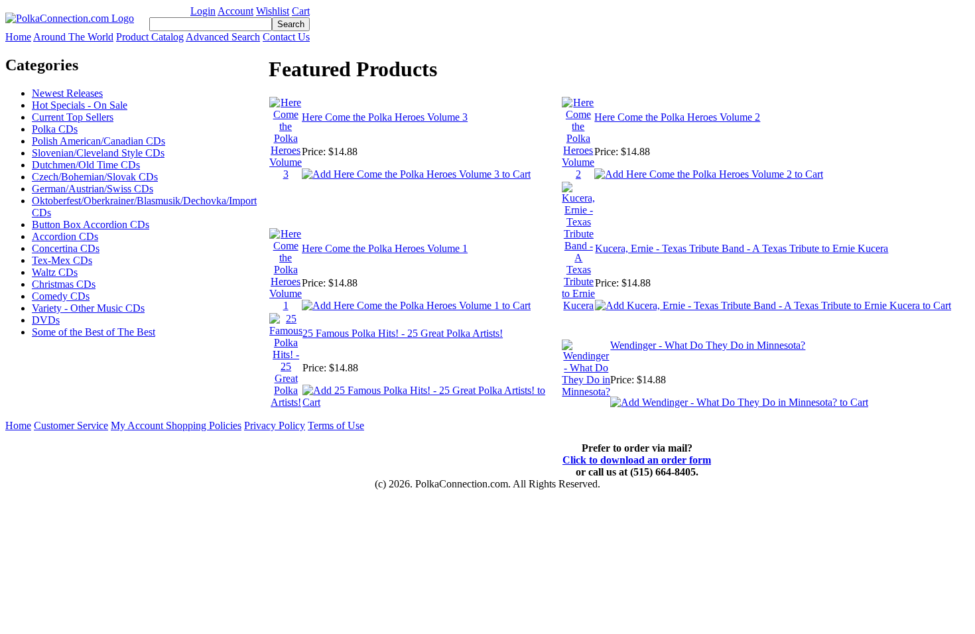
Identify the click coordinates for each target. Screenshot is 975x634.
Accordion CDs (65, 236)
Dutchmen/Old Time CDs (86, 164)
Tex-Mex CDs (62, 260)
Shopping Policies (203, 425)
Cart (301, 11)
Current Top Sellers (72, 117)
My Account (138, 425)
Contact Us (286, 36)
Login (203, 11)
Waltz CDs (55, 272)
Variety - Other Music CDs (88, 308)
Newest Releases (67, 93)
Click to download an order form (636, 460)
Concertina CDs (65, 248)
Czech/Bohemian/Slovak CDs (95, 176)
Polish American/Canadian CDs (98, 141)
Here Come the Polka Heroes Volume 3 (385, 117)
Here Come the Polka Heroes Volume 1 (385, 248)
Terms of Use (336, 425)
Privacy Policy (274, 425)
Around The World (73, 36)
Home (18, 36)
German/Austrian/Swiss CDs (92, 188)
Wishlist (272, 11)
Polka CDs (55, 129)
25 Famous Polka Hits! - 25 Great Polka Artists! (402, 333)
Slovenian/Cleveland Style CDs (98, 152)
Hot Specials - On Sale (79, 105)
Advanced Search (223, 36)
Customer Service (71, 425)
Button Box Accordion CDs (90, 224)
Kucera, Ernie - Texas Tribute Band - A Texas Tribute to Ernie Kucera (741, 248)
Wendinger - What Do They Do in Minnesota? (707, 345)
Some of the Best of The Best (93, 332)
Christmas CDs (64, 284)
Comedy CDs (61, 296)
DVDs (46, 320)
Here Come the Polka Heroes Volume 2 (677, 117)
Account (235, 11)
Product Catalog (150, 36)
